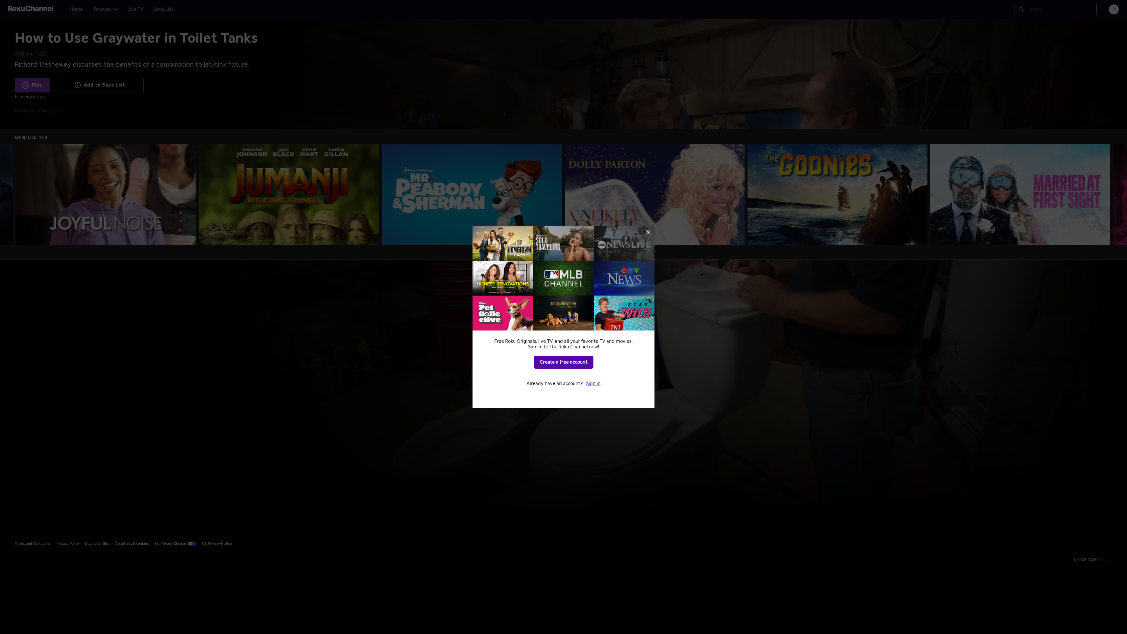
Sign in (593, 383)
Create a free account (564, 362)
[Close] (648, 232)
